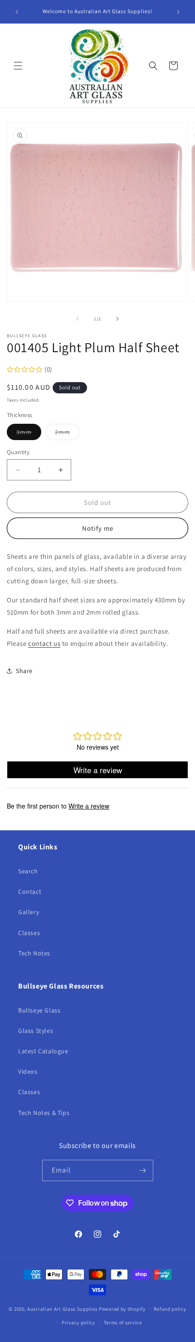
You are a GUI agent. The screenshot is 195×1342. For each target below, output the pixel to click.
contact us (44, 643)
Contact (29, 891)
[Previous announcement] (17, 12)
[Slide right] (117, 319)
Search (28, 871)
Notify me (97, 528)
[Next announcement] (178, 12)
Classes (29, 933)
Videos (28, 1071)
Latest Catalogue (43, 1051)
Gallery (28, 912)
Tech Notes (34, 953)
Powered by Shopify (122, 1308)
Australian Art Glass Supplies (62, 1308)
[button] (18, 66)
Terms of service (123, 1322)
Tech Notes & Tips (43, 1113)
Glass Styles (35, 1031)
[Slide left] (78, 319)
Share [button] (24, 671)
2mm (67, 433)
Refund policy (170, 1309)
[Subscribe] (143, 1170)
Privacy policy (78, 1322)
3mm (28, 433)
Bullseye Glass (39, 1010)
